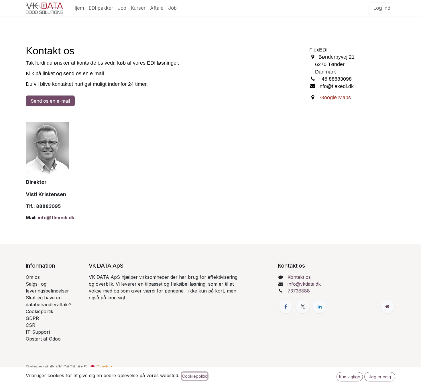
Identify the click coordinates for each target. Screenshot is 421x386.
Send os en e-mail (50, 101)
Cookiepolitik (194, 376)
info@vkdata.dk (304, 284)
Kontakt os (299, 277)
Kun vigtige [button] (349, 376)
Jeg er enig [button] (380, 376)
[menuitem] (78, 8)
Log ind (381, 8)
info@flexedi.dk (56, 217)
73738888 (299, 291)
